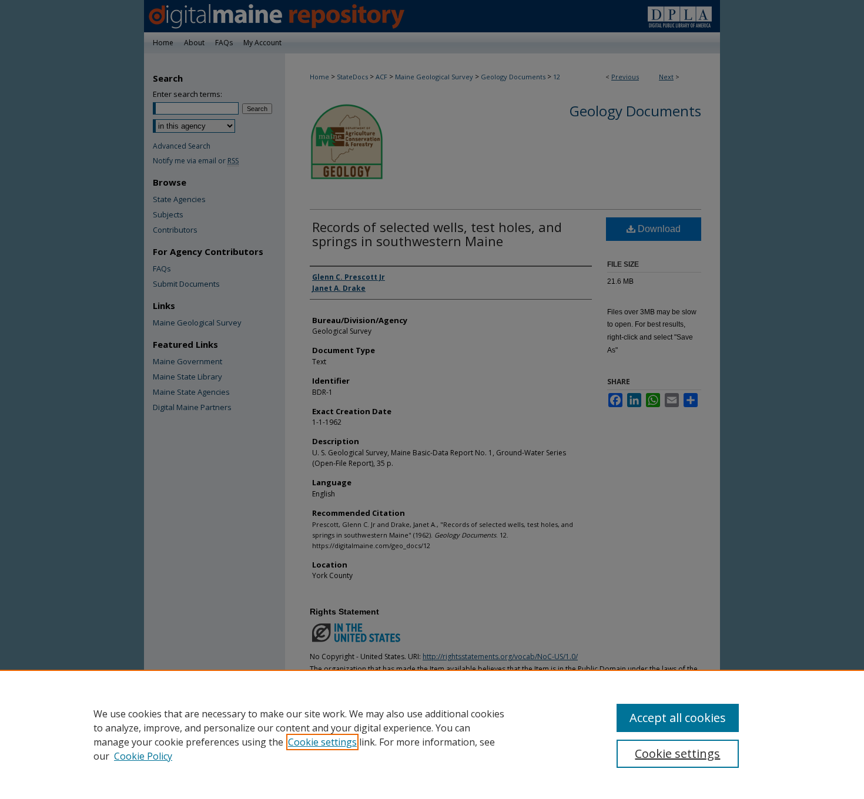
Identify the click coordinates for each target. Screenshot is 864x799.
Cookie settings (322, 742)
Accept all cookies (677, 718)
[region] (432, 734)
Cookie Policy (143, 756)
